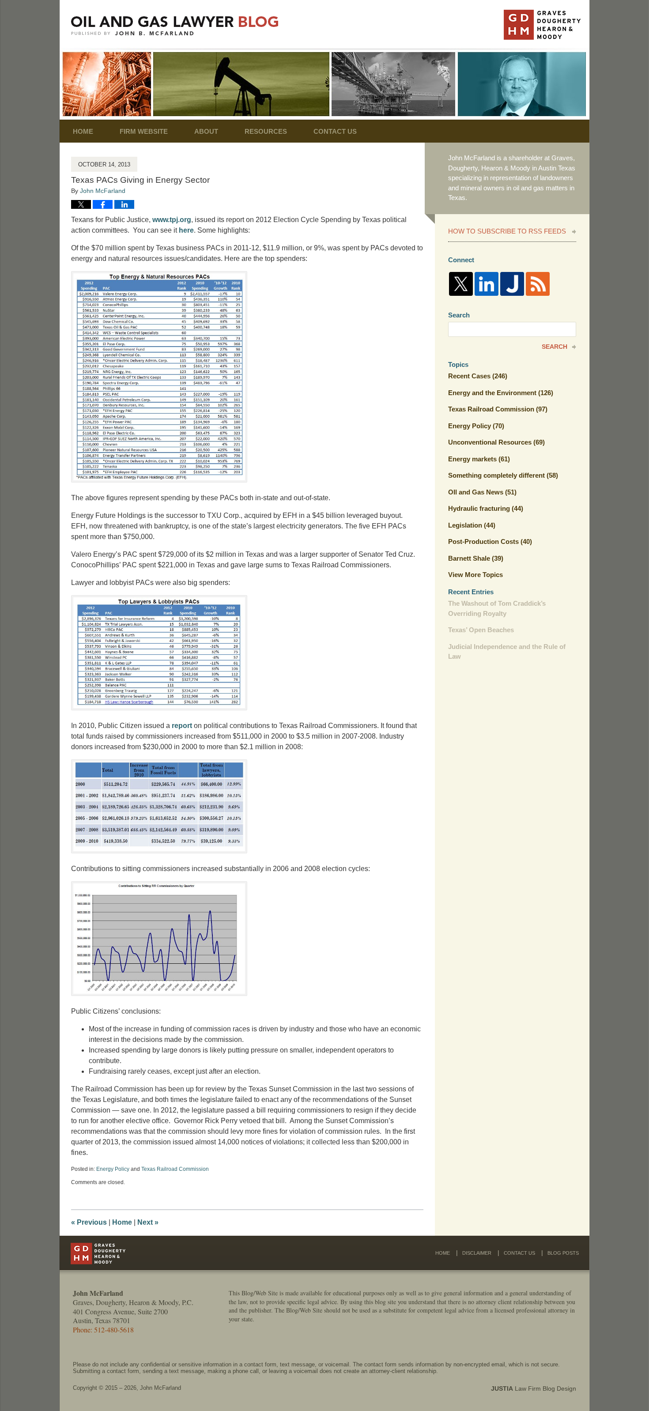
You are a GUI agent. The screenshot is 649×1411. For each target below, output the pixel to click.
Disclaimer (476, 1253)
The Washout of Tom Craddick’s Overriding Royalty (497, 608)
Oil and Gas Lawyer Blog (175, 26)
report (182, 725)
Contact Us (335, 131)
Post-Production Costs (490, 541)
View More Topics (475, 574)
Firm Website (144, 131)
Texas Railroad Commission (175, 1169)
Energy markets (479, 459)
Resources (266, 131)
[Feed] (538, 284)
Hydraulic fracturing (485, 508)
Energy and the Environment (500, 392)
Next (147, 1222)
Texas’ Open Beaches (481, 630)
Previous (89, 1222)
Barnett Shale (475, 558)
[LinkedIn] (486, 284)
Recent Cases (477, 376)
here (186, 230)
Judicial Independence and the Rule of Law (507, 651)
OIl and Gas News (482, 492)
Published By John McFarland (542, 25)
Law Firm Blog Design (533, 1388)
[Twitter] (461, 284)
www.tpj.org (171, 219)
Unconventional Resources (496, 442)
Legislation (471, 525)
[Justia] (512, 284)
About (206, 131)
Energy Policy (112, 1169)
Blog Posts (563, 1253)
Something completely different (503, 475)
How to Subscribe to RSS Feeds (507, 231)
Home (83, 131)
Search (554, 346)
